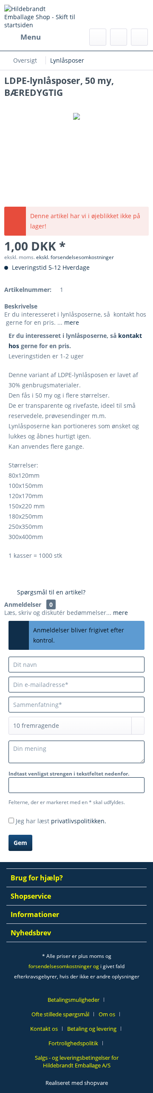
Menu (30, 37)
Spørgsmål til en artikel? (50, 592)
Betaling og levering (91, 1028)
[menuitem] (22, 37)
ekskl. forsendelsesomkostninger (75, 257)
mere (70, 322)
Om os (107, 1014)
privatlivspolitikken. (78, 821)
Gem (20, 843)
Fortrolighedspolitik (73, 1043)
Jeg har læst (61, 821)
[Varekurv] (139, 37)
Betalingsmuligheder (73, 1000)
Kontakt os (44, 1028)
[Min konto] (118, 37)
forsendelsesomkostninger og (63, 966)
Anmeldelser (22, 604)
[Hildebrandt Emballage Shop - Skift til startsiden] (40, 17)
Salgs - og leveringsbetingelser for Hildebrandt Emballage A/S (77, 1061)
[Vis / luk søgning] (97, 37)
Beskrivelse (20, 306)
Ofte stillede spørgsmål (60, 1014)
